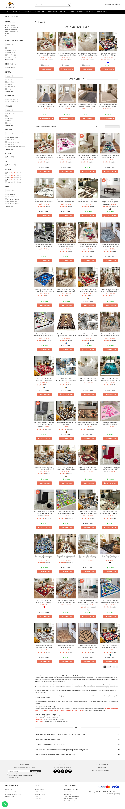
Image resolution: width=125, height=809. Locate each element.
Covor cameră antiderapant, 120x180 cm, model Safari (88, 512)
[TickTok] (66, 771)
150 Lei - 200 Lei (11, 201)
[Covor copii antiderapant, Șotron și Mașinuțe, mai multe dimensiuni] (44, 322)
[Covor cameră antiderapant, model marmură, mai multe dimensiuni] (44, 188)
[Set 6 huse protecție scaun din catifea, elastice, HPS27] (110, 455)
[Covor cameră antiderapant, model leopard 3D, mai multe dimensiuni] (110, 322)
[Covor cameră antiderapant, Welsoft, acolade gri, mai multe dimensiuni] (88, 366)
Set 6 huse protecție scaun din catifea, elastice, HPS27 (110, 468)
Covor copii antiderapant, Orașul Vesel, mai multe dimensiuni (66, 512)
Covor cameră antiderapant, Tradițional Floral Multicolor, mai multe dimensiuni (66, 601)
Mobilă (7, 34)
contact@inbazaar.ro (102, 770)
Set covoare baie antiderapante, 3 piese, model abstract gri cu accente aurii (88, 335)
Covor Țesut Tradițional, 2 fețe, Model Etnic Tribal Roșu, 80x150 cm (44, 601)
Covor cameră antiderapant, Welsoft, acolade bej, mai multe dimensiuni (87, 54)
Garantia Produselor (40, 794)
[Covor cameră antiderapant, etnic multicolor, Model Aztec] (46, 41)
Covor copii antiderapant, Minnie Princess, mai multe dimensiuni (66, 156)
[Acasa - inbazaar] (15, 4)
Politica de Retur (39, 792)
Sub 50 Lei (10, 194)
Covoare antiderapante (12, 27)
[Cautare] (69, 5)
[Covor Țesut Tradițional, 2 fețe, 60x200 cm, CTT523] (44, 366)
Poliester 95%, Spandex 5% (15, 146)
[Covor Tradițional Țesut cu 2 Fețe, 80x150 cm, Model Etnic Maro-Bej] (66, 322)
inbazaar (9, 67)
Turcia (9, 157)
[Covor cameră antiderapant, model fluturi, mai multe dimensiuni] (67, 41)
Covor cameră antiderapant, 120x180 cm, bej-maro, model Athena (66, 290)
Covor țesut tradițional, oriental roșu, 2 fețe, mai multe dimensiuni (88, 290)
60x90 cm (10, 48)
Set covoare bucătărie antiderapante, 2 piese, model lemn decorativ (88, 201)
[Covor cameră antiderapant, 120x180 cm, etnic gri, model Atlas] (44, 455)
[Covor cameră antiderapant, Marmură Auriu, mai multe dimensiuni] (88, 544)
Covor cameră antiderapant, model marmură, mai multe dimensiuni (44, 201)
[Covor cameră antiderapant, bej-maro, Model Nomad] (44, 633)
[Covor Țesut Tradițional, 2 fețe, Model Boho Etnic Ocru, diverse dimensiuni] (66, 455)
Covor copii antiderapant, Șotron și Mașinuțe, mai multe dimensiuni (44, 335)
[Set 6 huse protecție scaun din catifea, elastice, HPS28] (44, 500)
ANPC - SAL (38, 799)
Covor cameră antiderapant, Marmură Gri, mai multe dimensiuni (44, 246)
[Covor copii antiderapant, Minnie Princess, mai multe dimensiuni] (66, 143)
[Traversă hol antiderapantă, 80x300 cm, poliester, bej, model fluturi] (110, 143)
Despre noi (8, 790)
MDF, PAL (10, 140)
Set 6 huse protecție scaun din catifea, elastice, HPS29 (88, 156)
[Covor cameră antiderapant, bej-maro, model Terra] (66, 232)
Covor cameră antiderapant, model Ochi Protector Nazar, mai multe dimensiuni (44, 557)
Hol (8, 80)
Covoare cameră (10, 25)
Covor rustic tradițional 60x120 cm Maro (66, 423)
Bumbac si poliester (12, 137)
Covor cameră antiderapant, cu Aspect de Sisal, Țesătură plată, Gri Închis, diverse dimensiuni (87, 105)
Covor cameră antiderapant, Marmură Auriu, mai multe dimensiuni (88, 557)
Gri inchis (9, 123)
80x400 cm (10, 52)
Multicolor (10, 114)
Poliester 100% (11, 142)
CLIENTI (37, 786)
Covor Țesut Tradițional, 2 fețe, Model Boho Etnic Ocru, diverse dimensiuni (66, 468)
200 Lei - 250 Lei (11, 204)
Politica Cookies (9, 797)
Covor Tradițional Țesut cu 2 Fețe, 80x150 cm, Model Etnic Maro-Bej (66, 335)
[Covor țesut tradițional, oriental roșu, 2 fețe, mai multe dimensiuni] (88, 277)
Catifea (9, 144)
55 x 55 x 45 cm (11, 99)
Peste (9, 173)
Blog (105, 12)
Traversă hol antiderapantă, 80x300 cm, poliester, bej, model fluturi (110, 156)
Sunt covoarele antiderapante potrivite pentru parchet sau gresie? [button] (61, 749)
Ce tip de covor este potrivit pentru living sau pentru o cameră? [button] (60, 734)
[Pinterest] (59, 771)
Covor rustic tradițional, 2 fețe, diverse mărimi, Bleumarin (108, 54)
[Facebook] (55, 771)
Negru (9, 118)
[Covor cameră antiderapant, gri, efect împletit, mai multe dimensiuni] (110, 232)
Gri (8, 116)
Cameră (9, 82)
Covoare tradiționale (11, 29)
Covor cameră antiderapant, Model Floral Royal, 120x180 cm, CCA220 (44, 290)
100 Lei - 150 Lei (11, 199)
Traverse (7, 36)
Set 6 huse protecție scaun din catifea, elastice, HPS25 (44, 423)
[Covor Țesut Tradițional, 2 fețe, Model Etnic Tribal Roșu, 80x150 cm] (44, 588)
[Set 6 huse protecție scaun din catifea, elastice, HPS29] (88, 143)
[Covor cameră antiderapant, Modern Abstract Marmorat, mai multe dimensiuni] (110, 366)
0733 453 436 (102, 768)
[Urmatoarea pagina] (117, 667)
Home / (7, 16)
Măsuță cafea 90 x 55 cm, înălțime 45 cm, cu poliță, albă (88, 601)
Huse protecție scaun (11, 32)
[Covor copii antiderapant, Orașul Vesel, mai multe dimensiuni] (66, 500)
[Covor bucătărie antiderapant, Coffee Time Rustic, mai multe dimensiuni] (88, 411)
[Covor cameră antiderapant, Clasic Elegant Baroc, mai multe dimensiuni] (88, 455)
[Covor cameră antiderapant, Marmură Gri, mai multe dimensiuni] (44, 232)
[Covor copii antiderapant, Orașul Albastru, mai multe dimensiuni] (110, 588)
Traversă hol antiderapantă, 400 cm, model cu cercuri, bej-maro (110, 290)
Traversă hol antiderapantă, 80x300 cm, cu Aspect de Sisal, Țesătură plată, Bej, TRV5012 (67, 105)
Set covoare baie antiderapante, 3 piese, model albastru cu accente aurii (66, 379)
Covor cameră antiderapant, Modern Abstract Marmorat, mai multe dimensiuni (110, 379)
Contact (7, 799)
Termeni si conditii (10, 792)
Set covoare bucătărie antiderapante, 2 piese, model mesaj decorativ (110, 512)
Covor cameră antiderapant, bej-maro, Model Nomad (44, 646)
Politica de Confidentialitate (13, 794)
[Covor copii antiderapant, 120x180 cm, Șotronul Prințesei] (110, 411)
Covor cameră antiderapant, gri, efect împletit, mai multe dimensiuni (110, 246)
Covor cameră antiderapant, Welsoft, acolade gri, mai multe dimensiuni (88, 379)
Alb (8, 120)
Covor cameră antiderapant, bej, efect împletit (66, 646)
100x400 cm (10, 55)
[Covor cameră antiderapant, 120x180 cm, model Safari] (88, 500)
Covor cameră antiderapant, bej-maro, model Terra (66, 246)
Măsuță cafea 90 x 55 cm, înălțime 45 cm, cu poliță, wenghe (110, 201)
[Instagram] (70, 771)
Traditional (10, 165)
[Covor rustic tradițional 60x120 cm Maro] (66, 411)
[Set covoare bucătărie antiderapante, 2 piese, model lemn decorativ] (88, 188)
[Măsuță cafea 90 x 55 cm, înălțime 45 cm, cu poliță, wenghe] (110, 188)
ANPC (36, 797)
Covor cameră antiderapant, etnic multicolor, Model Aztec (46, 54)
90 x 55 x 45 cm (11, 101)
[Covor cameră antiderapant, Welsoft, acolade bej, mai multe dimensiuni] (87, 41)
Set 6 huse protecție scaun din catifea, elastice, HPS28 (44, 512)
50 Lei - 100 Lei (11, 197)
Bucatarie (10, 86)
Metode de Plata (39, 790)
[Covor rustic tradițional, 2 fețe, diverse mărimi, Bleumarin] (108, 41)
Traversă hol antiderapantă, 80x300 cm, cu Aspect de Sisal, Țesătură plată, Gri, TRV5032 (46, 105)
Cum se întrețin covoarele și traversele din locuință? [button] (55, 754)
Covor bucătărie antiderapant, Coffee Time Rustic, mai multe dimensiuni (88, 423)
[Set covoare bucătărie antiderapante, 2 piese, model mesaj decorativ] (110, 500)
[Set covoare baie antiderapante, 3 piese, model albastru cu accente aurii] (66, 366)
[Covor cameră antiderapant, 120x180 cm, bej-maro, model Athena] (66, 277)
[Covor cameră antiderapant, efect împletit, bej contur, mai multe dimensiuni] (88, 633)
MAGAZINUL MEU (11, 786)
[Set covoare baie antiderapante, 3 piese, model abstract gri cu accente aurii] (88, 322)
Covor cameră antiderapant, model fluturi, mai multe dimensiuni (67, 54)
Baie (8, 84)
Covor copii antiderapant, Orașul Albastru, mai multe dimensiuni (110, 601)
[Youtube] (62, 771)
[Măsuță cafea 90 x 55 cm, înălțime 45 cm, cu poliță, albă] (88, 588)
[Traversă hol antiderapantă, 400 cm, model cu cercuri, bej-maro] (110, 277)
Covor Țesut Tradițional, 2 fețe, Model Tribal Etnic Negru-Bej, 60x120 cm (110, 557)
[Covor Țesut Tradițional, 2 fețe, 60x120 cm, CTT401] (110, 633)
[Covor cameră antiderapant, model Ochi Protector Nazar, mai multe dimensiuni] (44, 544)
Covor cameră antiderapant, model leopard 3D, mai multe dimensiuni (110, 335)
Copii (8, 89)
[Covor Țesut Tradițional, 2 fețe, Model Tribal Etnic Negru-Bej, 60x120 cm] (110, 544)
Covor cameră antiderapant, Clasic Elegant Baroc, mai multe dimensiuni (88, 468)
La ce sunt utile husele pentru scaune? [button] (50, 744)
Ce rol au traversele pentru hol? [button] (47, 739)
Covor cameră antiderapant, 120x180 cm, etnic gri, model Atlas (44, 468)
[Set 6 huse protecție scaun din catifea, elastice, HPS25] (44, 411)
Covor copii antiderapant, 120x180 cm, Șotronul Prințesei (110, 423)
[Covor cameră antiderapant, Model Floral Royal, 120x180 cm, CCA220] (44, 277)
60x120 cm (10, 57)
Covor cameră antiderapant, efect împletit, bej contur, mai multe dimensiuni (88, 646)
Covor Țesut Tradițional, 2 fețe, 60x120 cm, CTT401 (110, 646)
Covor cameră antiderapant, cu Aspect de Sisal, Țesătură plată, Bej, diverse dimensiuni (108, 105)
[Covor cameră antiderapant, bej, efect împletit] (66, 633)
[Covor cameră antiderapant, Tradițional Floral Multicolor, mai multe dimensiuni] (66, 588)
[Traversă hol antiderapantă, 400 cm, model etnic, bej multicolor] (66, 544)
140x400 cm (10, 50)
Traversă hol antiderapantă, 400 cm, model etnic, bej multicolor (66, 557)
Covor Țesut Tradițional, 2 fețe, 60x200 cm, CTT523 (44, 379)
